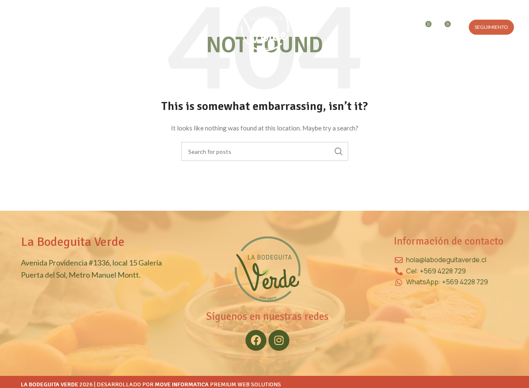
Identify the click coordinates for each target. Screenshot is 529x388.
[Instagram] (278, 340)
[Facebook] (255, 340)
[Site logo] (265, 26)
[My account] (390, 27)
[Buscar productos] (407, 27)
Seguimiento (491, 27)
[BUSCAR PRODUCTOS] (338, 151)
